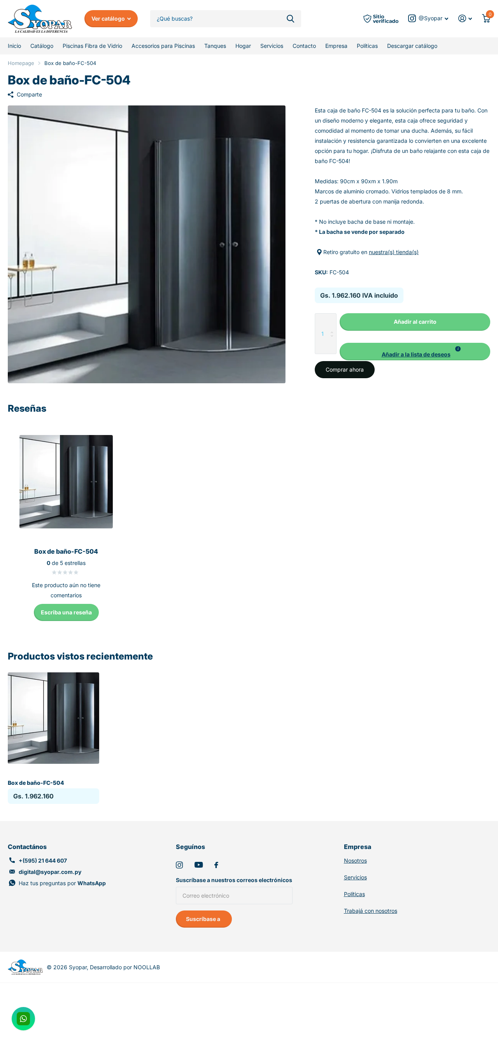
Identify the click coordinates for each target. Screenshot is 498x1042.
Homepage (21, 63)
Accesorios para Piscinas (163, 45)
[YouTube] (199, 865)
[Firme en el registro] (465, 18)
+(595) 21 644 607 (43, 860)
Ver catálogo (108, 18)
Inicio (14, 45)
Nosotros (355, 860)
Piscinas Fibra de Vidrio (92, 45)
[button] (415, 351)
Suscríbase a (203, 919)
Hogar (243, 45)
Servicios (271, 45)
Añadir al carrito (415, 321)
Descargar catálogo (412, 45)
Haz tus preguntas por (62, 883)
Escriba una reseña (66, 612)
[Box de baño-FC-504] (53, 718)
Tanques (215, 45)
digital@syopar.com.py (50, 871)
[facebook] (216, 865)
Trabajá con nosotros (370, 910)
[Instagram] (179, 864)
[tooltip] (458, 349)
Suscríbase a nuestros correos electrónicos (234, 880)
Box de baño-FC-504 (36, 782)
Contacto (304, 45)
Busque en (290, 19)
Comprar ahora (345, 369)
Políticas (367, 45)
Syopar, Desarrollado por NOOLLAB (114, 967)
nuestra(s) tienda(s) (394, 252)
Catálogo (41, 45)
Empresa (336, 45)
